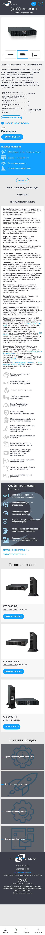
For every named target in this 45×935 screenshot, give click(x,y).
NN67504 (13, 359)
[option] (22, 33)
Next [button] (42, 54)
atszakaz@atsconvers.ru (24, 12)
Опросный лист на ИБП (11, 118)
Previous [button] (3, 54)
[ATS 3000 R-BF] (22, 34)
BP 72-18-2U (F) (27, 324)
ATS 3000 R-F (10, 716)
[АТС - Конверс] (9, 3)
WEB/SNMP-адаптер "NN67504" (22, 363)
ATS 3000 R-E (10, 606)
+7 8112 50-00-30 (29, 9)
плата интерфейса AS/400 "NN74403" (22, 363)
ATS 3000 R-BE (11, 661)
